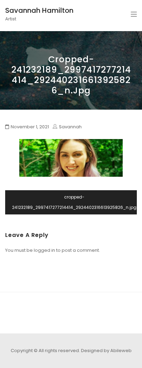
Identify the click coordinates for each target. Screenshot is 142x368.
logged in (44, 250)
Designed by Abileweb (106, 350)
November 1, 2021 (30, 126)
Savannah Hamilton (39, 10)
